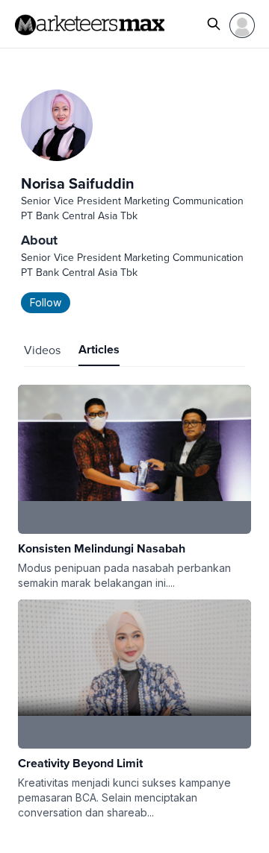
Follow (45, 302)
